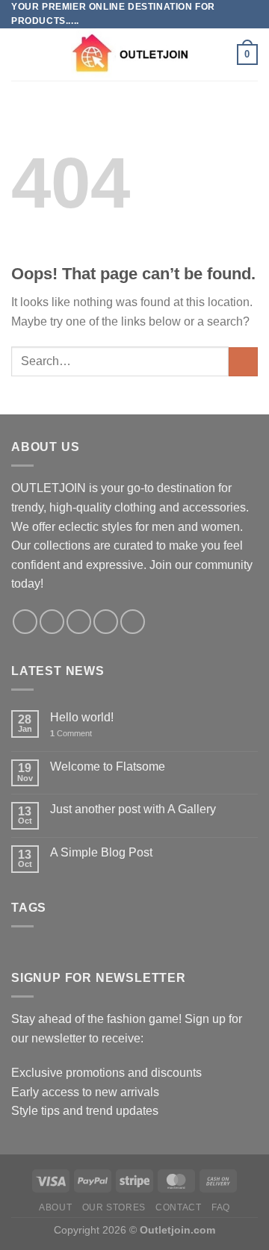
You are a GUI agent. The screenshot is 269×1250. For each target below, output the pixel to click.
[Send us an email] (105, 621)
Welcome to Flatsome (107, 766)
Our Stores (114, 1207)
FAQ (220, 1207)
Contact (178, 1207)
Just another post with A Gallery (133, 809)
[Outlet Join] (134, 54)
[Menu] (20, 55)
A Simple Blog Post (101, 852)
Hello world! (82, 717)
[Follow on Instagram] (52, 621)
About (55, 1207)
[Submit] (243, 361)
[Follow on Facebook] (25, 621)
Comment (71, 733)
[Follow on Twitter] (79, 621)
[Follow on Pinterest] (132, 621)
